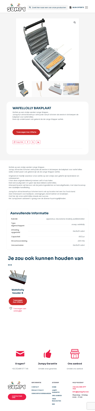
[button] (75, 22)
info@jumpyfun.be (81, 392)
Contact (35, 387)
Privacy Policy (38, 390)
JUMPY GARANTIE (56, 391)
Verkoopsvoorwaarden (40, 393)
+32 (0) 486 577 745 (79, 388)
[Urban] (54, 329)
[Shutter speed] (81, 329)
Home (54, 387)
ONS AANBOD (57, 396)
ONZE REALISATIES (56, 400)
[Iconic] (27, 329)
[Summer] (41, 329)
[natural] (68, 329)
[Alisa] (13, 329)
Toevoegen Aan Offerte (26, 132)
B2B (53, 404)
